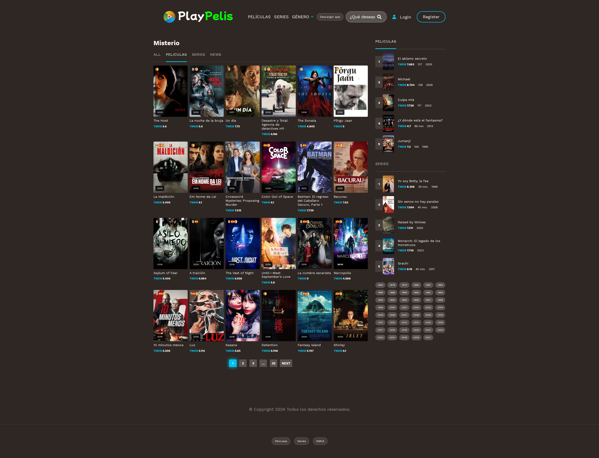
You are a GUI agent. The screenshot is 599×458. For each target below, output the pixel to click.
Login (405, 17)
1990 (416, 292)
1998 (440, 299)
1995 (404, 299)
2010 (440, 314)
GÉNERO (300, 16)
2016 (440, 322)
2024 (392, 337)
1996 (416, 299)
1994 (392, 299)
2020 (416, 329)
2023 (380, 337)
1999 (380, 307)
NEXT (286, 363)
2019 (404, 329)
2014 (416, 322)
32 (273, 363)
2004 (440, 307)
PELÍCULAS (259, 16)
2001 (404, 307)
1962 (380, 284)
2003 (428, 307)
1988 (392, 292)
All (157, 54)
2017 (380, 329)
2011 (380, 322)
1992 (440, 292)
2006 (392, 314)
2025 (404, 337)
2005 (380, 314)
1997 (428, 299)
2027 (428, 337)
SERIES (281, 16)
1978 (392, 284)
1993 (380, 299)
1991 (428, 292)
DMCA (320, 441)
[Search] (381, 17)
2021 (428, 329)
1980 (416, 284)
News (215, 54)
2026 (416, 337)
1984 (440, 284)
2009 (428, 314)
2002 (416, 307)
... (263, 363)
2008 (416, 314)
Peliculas (176, 54)
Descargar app (330, 16)
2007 (404, 314)
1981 (428, 284)
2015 (428, 322)
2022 (440, 329)
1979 (404, 284)
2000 (392, 307)
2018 (392, 329)
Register (431, 16)
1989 (404, 292)
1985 (380, 292)
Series (198, 54)
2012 (392, 322)
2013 (404, 322)
